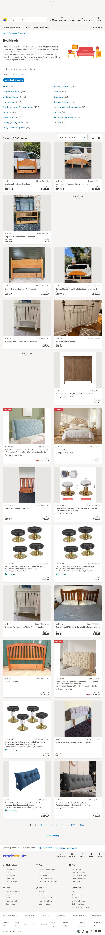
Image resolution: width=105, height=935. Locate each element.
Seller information (78, 904)
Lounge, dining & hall (13, 122)
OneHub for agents (46, 878)
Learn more (47, 848)
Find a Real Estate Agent (48, 881)
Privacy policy (52, 924)
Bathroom (58, 96)
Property (42, 865)
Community (77, 887)
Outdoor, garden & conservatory (18, 107)
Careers (27, 924)
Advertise (43, 924)
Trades (41, 892)
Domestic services (45, 895)
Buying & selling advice (80, 875)
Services (42, 887)
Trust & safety (77, 898)
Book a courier (46, 27)
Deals (35, 27)
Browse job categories (14, 892)
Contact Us (97, 924)
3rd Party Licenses (79, 901)
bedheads (19, 74)
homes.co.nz (29, 915)
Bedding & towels (11, 96)
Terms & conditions (66, 924)
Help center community (80, 907)
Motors (75, 865)
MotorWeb (46, 915)
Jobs (8, 887)
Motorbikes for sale (79, 872)
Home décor (9, 101)
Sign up (91, 21)
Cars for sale (76, 869)
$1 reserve (10, 878)
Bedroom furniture (11, 91)
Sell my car (76, 881)
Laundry (58, 112)
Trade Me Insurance (10, 915)
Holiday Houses (78, 915)
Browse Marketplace (12, 27)
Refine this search (15, 80)
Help (73, 892)
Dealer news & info (79, 878)
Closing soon (10, 875)
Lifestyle (58, 122)
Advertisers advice (12, 901)
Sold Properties (44, 872)
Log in (99, 21)
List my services (45, 904)
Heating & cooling (62, 86)
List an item (97, 27)
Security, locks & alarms (65, 117)
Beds (5, 86)
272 (73, 824)
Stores (27, 27)
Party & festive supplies (14, 127)
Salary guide (10, 904)
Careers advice (11, 895)
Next (82, 824)
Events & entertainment (47, 898)
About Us (17, 924)
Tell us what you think (68, 848)
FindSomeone (97, 915)
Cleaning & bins (10, 117)
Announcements (78, 895)
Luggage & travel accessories (68, 107)
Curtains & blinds (62, 101)
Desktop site (6, 924)
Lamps (6, 112)
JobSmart (9, 898)
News (35, 924)
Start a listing (61, 857)
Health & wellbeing (46, 901)
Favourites (82, 857)
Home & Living (11, 881)
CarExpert (61, 915)
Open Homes (43, 875)
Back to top (54, 835)
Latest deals (10, 869)
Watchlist (72, 857)
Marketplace (11, 865)
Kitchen (57, 91)
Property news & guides (47, 869)
